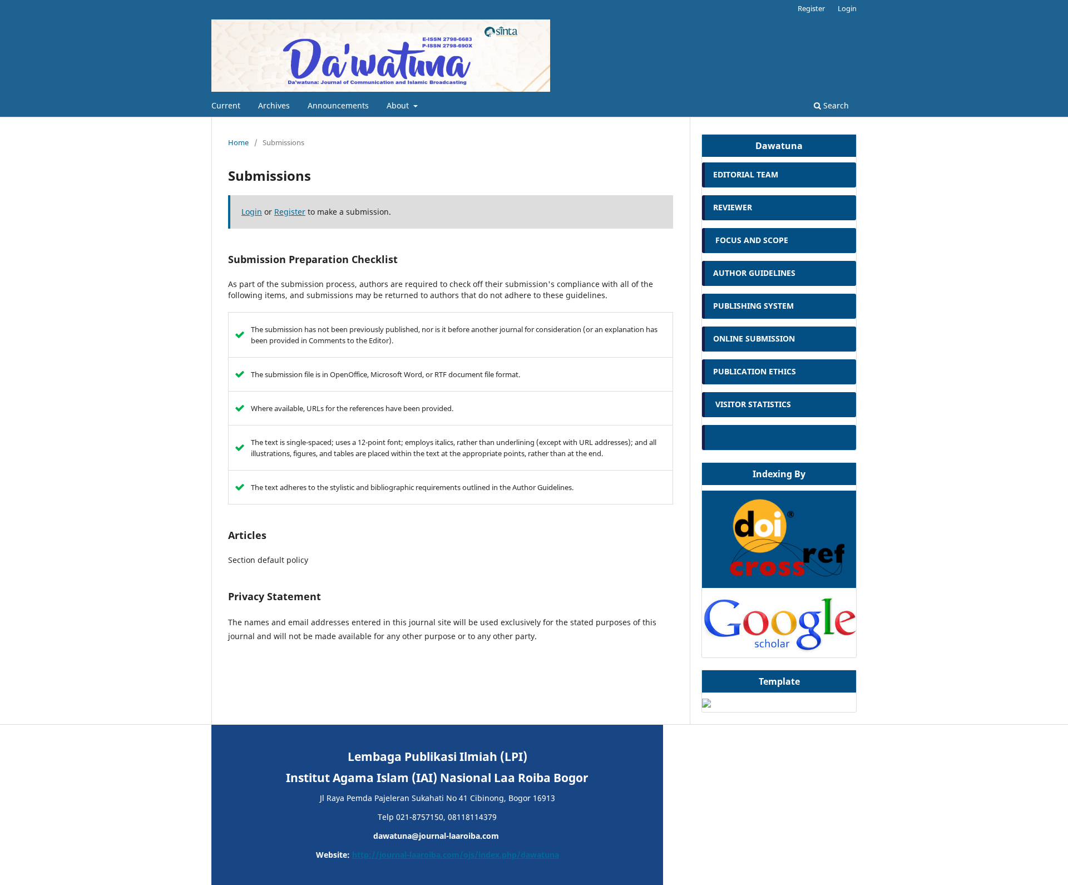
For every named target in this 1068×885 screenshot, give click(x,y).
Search (835, 105)
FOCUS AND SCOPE (750, 240)
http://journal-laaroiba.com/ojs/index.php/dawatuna (455, 854)
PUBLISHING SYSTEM (754, 305)
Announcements (338, 105)
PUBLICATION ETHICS (754, 371)
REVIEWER (732, 207)
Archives (274, 105)
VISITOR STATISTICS (752, 404)
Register (811, 8)
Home (238, 142)
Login (847, 8)
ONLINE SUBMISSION (755, 338)
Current (225, 105)
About (399, 105)
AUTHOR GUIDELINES (754, 273)
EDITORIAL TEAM (746, 174)
